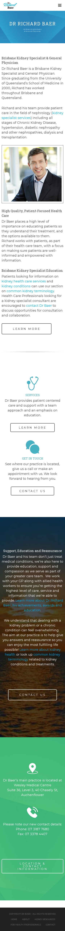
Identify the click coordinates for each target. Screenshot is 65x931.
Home (14, 919)
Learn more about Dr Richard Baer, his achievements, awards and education (33, 605)
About (26, 919)
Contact (50, 924)
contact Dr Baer (39, 306)
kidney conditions (16, 286)
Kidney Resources (45, 919)
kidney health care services (24, 281)
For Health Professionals (26, 924)
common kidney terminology (30, 291)
